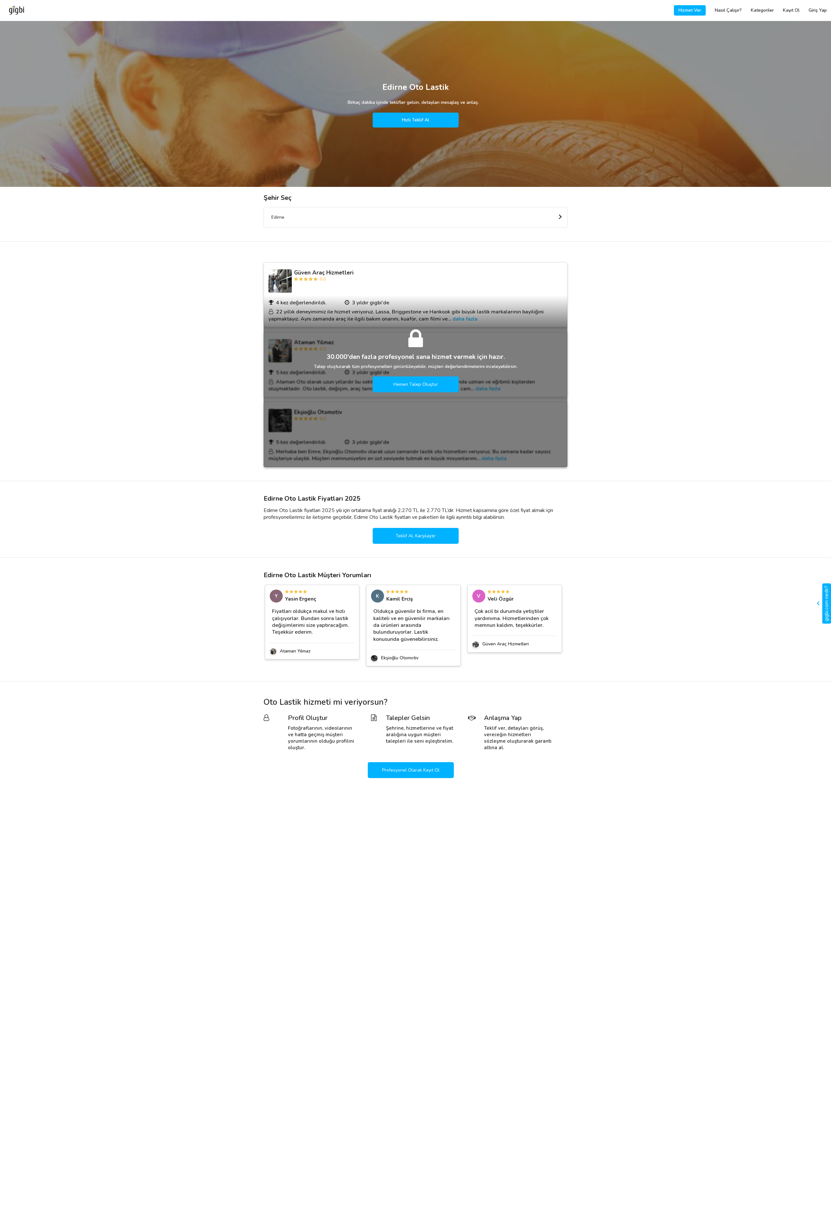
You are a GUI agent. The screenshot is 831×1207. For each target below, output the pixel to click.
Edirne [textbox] (277, 217)
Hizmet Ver (689, 10)
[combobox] (415, 217)
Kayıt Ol (791, 10)
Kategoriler (762, 10)
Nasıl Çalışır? (728, 10)
